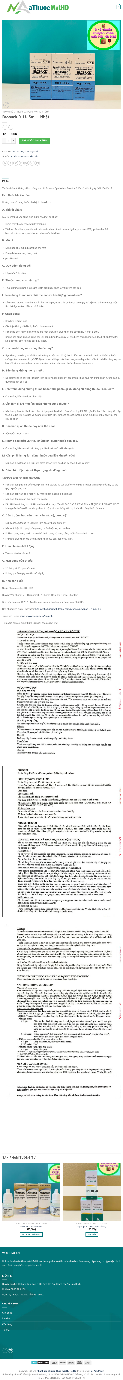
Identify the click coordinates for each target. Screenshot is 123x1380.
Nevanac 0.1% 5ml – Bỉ (31, 1226)
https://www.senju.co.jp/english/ (37, 616)
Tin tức (5, 1330)
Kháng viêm (33, 156)
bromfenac (15, 156)
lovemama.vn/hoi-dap (11, 1244)
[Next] (120, 1202)
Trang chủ (7, 112)
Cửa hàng (7, 1324)
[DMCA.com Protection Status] (40, 1362)
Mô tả (5, 181)
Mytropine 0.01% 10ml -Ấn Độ (92, 1226)
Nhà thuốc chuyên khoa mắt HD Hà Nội (57, 1371)
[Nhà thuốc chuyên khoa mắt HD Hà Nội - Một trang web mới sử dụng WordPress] (37, 7)
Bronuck (24, 156)
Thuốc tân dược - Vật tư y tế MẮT (33, 112)
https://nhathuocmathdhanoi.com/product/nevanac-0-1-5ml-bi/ (68, 609)
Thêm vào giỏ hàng (34, 140)
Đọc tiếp (92, 1234)
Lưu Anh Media (97, 1371)
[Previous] (2, 1202)
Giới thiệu (7, 1312)
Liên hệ (6, 1318)
